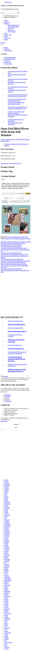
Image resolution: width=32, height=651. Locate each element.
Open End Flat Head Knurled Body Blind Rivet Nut (16, 103)
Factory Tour (8, 35)
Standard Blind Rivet (14, 25)
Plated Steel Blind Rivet (16, 324)
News (6, 33)
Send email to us (5, 163)
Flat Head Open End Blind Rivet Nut (11, 253)
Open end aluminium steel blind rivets (17, 237)
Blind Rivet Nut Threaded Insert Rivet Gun (13, 243)
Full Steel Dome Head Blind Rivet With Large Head (15, 261)
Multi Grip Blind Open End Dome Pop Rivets (14, 264)
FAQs (6, 36)
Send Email (4, 421)
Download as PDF (15, 163)
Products (6, 23)
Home (6, 20)
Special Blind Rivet (13, 27)
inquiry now (4, 392)
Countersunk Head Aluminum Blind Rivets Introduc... (16, 359)
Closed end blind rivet (16, 349)
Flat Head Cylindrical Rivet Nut (17, 108)
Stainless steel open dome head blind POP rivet (17, 238)
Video (6, 39)
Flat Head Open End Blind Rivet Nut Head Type (14, 254)
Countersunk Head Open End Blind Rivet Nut (14, 248)
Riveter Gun (11, 30)
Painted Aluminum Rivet (17, 331)
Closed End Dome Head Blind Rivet (11, 246)
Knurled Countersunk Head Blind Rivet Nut (13, 262)
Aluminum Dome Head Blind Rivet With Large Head (16, 241)
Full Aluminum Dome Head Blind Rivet (12, 259)
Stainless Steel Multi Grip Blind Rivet (11, 269)
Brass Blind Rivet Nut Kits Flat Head (11, 245)
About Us (7, 22)
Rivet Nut (10, 28)
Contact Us (7, 38)
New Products (12, 31)
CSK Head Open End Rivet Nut (17, 96)
